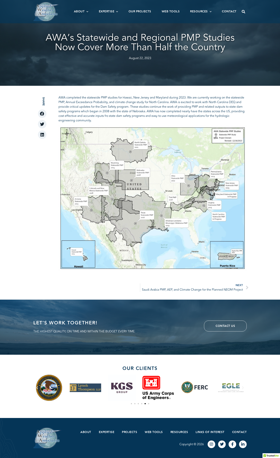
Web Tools (171, 11)
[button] (243, 11)
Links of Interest (210, 432)
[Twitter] (222, 444)
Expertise (106, 11)
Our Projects (140, 11)
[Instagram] (211, 444)
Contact (229, 11)
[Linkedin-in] (243, 444)
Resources (199, 11)
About (79, 11)
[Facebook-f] (232, 444)
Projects (129, 432)
